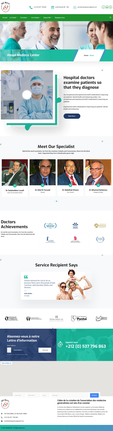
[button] (52, 328)
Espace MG (47, 17)
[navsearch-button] (110, 18)
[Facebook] (103, 7)
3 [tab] (58, 201)
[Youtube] (106, 7)
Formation (23, 17)
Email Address (11, 345)
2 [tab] (56, 201)
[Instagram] (110, 7)
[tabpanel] (15, 178)
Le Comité (13, 17)
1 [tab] (54, 201)
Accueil (5, 17)
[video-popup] (27, 94)
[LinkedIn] (107, 428)
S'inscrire (45, 350)
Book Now (71, 116)
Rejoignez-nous (60, 17)
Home (86, 55)
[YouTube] (110, 428)
